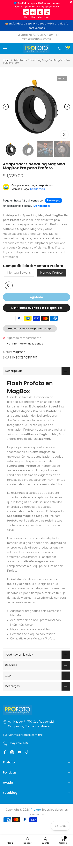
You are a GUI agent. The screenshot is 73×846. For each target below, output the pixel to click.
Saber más (37, 189)
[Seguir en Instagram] (12, 752)
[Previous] (6, 107)
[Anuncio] (36, 25)
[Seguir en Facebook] (4, 752)
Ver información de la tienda (25, 343)
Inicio (6, 60)
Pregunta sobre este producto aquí (30, 328)
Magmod (19, 352)
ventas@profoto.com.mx (36, 38)
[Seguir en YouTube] (19, 752)
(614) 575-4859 (45, 34)
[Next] (67, 107)
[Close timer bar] (71, 2)
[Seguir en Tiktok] (27, 752)
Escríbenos (26, 34)
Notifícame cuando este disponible (36, 308)
